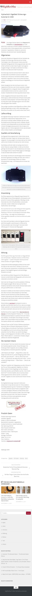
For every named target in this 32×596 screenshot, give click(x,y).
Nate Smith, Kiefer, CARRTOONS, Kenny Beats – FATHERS (17, 574)
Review (4, 537)
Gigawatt (10, 458)
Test (2, 10)
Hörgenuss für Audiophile (13, 441)
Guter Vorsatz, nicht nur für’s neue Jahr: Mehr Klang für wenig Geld (22, 497)
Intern (4, 526)
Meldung (5, 533)
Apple (4, 522)
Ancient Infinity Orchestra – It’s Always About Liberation (16, 567)
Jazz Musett (12, 303)
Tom (4, 20)
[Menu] (30, 2)
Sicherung (22, 458)
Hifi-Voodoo (16, 458)
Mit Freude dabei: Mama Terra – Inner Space (13, 570)
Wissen (4, 544)
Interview (5, 530)
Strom (26, 458)
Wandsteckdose (18, 44)
